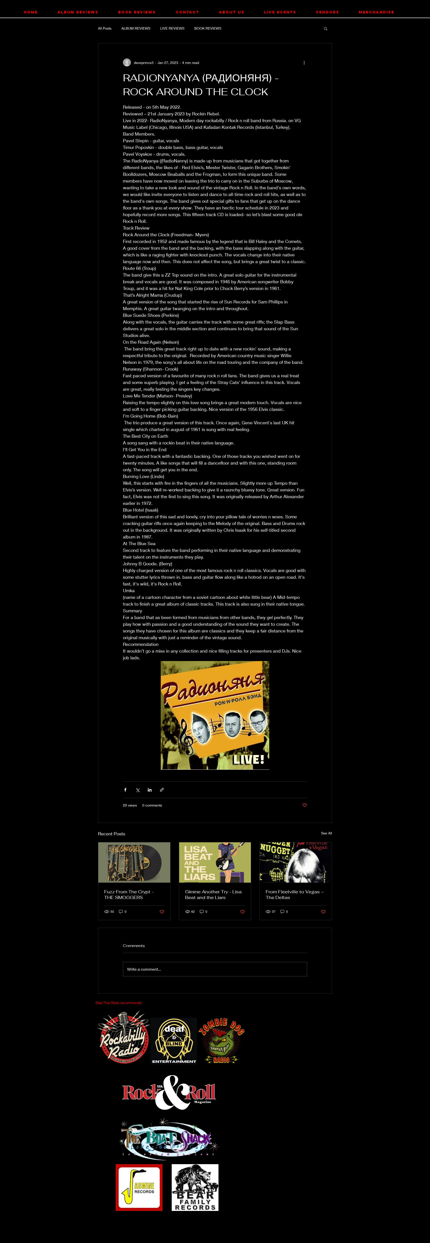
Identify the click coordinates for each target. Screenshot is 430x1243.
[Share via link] (162, 789)
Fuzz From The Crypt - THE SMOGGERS (129, 894)
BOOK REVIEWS (207, 28)
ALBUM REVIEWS (135, 28)
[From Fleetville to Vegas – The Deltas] (296, 862)
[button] (325, 28)
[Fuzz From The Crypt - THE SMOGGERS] (134, 862)
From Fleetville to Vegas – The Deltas (295, 894)
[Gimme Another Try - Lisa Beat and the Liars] (215, 862)
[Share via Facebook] (125, 789)
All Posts (104, 28)
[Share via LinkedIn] (149, 789)
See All (326, 833)
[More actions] (304, 62)
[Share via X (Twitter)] (137, 789)
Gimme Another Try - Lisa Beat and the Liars (213, 894)
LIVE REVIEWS (172, 28)
